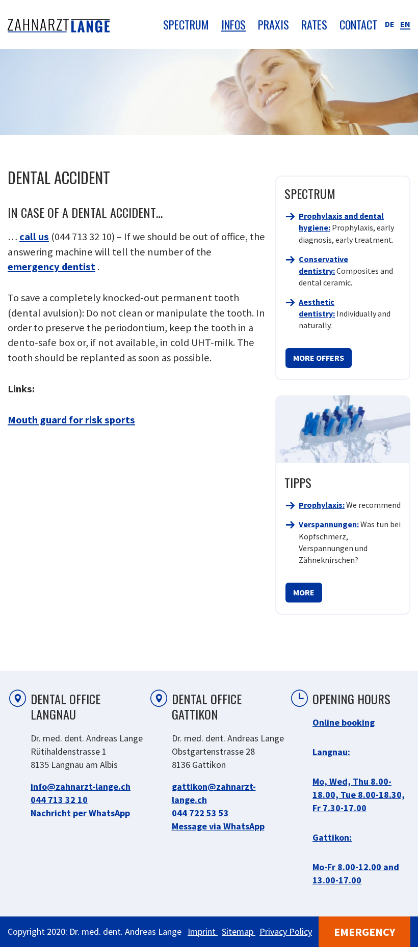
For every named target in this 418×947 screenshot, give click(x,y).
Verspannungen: (329, 524)
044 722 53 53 (200, 813)
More (304, 592)
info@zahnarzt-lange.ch (80, 786)
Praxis (273, 24)
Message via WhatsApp (218, 826)
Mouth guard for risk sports (71, 419)
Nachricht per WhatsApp (80, 813)
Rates (314, 24)
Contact (358, 24)
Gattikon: (332, 837)
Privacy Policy (285, 931)
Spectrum (186, 24)
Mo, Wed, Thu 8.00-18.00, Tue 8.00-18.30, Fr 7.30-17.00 (358, 795)
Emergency (364, 932)
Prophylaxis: (322, 505)
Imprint (203, 931)
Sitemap (238, 931)
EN (405, 24)
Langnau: (331, 752)
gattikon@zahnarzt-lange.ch (214, 793)
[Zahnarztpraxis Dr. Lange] (59, 25)
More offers (318, 358)
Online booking (343, 722)
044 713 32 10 (59, 800)
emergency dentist (51, 266)
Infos (233, 24)
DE (390, 24)
